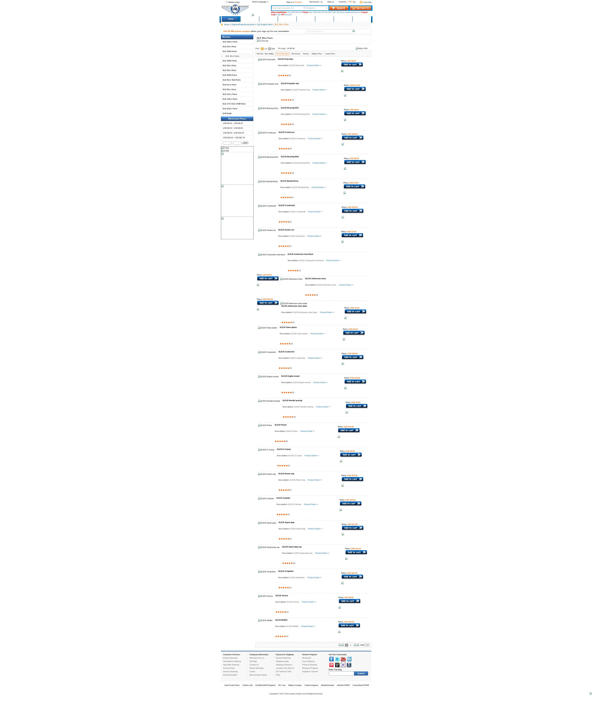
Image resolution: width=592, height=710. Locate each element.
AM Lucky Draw (343, 19)
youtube (343, 659)
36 (291, 48)
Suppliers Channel (310, 671)
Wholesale (306, 658)
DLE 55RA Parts (230, 75)
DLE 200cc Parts (230, 42)
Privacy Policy (229, 668)
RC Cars (282, 685)
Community (305, 19)
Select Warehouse (362, 19)
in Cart (352, 64)
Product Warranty (230, 658)
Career (252, 671)
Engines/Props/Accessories (243, 24)
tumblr (349, 665)
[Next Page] (355, 645)
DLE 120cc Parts (230, 99)
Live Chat (367, 2)
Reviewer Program (310, 668)
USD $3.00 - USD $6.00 (233, 123)
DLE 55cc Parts (229, 70)
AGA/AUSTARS (343, 685)
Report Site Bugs (256, 668)
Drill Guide (227, 113)
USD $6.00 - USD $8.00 (233, 128)
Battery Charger (295, 685)
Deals (249, 19)
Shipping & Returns (284, 665)
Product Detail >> (314, 65)
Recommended (282, 54)
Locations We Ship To (285, 668)
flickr (343, 665)
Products (287, 19)
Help (329, 2)
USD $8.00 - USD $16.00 (233, 133)
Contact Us (254, 665)
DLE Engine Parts (264, 24)
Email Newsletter (230, 675)
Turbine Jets (247, 685)
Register (298, 2)
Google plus (337, 665)
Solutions (324, 19)
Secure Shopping (230, 671)
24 (288, 48)
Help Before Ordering (232, 661)
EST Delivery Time (283, 671)
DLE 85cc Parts (229, 89)
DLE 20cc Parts (229, 47)
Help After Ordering (231, 665)
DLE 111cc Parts (230, 94)
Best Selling (269, 54)
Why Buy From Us (256, 658)
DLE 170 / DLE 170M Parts (234, 104)
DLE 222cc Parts (230, 109)
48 (293, 48)
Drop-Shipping (308, 661)
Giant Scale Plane (232, 685)
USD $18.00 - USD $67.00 (234, 138)
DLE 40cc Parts (229, 66)
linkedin (349, 659)
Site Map (253, 661)
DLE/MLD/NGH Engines (265, 685)
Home (231, 19)
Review (306, 54)
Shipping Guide (282, 661)
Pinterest (331, 665)
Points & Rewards (309, 665)
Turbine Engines (311, 685)
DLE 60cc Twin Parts (232, 80)
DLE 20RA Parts (230, 51)
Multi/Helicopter (327, 685)
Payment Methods (283, 658)
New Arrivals (268, 19)
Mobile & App (234, 2)
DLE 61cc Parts (229, 85)
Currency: (346, 2)
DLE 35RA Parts (230, 61)
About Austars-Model (258, 675)
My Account (314, 2)
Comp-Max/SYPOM (361, 685)
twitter (337, 659)
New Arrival (295, 54)
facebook (331, 659)
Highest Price (317, 54)
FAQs (278, 675)
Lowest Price (330, 54)
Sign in (289, 2)
